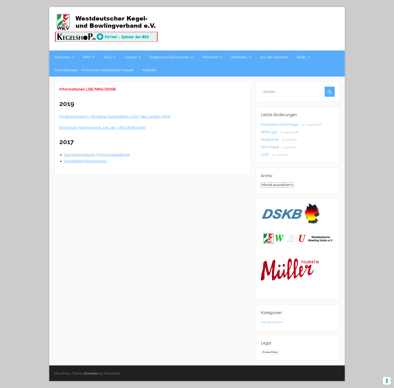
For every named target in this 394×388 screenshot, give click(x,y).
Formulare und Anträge (279, 124)
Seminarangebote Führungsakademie (97, 155)
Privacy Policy (270, 352)
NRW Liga (269, 132)
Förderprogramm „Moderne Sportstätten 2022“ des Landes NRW (115, 116)
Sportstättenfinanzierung (85, 161)
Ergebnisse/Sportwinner (169, 57)
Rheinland (210, 57)
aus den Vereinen (274, 57)
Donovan (91, 373)
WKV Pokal (270, 147)
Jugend (130, 57)
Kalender (149, 70)
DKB (263, 322)
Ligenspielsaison (274, 322)
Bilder (301, 57)
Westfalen (239, 57)
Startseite (62, 57)
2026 (265, 154)
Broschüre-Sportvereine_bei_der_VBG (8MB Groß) (102, 127)
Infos (107, 57)
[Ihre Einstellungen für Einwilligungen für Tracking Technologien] (387, 381)
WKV (87, 57)
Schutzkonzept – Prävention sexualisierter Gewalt (94, 70)
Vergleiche (269, 139)
